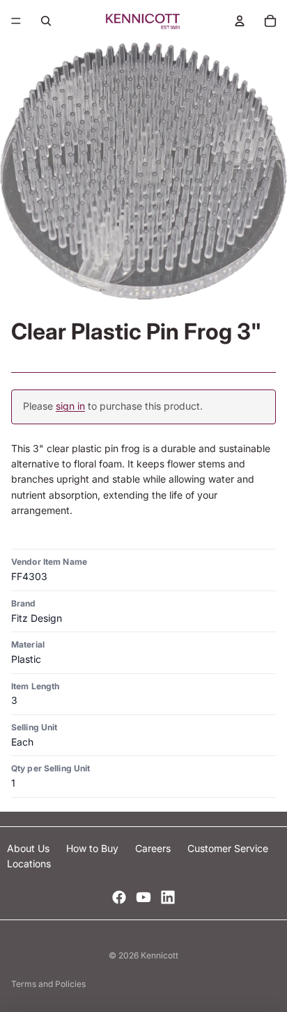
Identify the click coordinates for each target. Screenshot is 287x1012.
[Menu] (16, 21)
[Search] (46, 21)
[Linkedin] (168, 897)
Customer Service (227, 848)
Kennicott (159, 955)
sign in (70, 406)
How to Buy (93, 848)
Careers (154, 848)
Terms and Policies (48, 984)
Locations (29, 863)
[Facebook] (119, 897)
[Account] (239, 21)
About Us (29, 848)
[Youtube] (143, 897)
